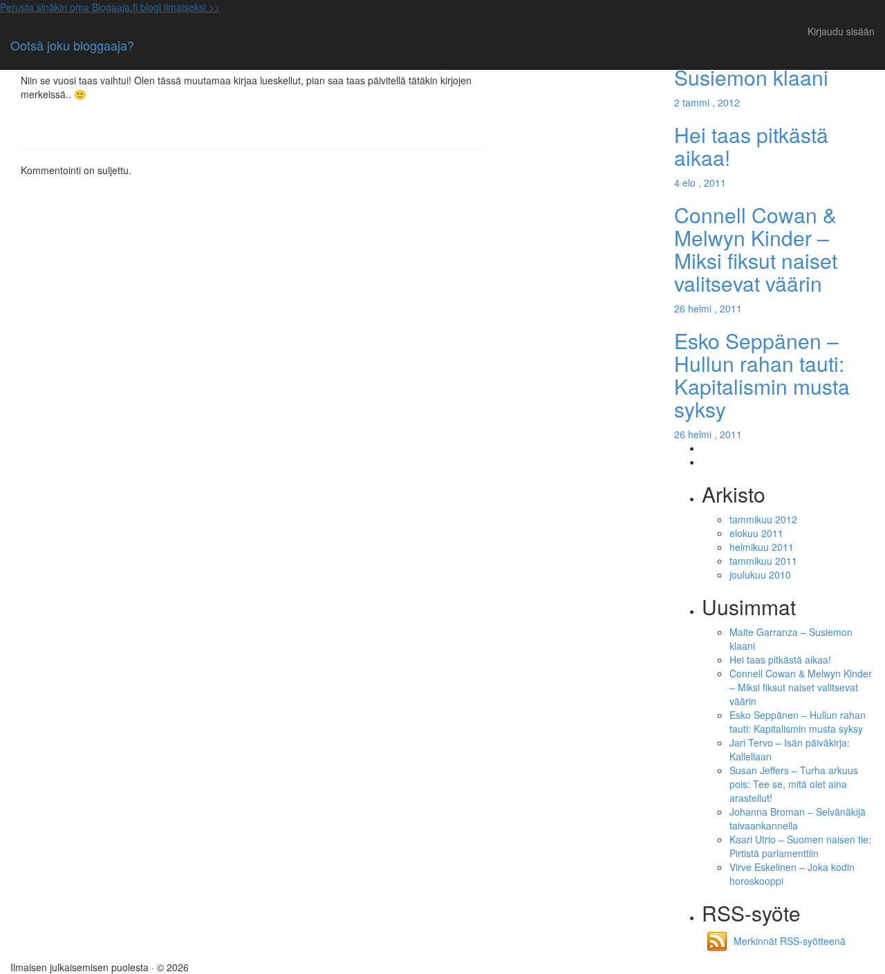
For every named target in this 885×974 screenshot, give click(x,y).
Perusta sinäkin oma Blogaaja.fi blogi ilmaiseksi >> (110, 7)
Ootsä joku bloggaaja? (72, 45)
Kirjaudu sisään (841, 31)
